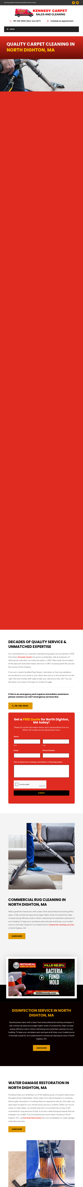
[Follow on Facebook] (73, 2)
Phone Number (49, 750)
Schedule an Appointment (61, 21)
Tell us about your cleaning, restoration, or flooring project (39, 762)
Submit (41, 793)
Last (44, 745)
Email (16, 750)
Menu (12, 29)
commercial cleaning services (61, 925)
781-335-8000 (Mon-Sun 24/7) (27, 21)
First (15, 745)
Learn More (17, 936)
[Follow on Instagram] (77, 2)
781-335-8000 (21, 706)
